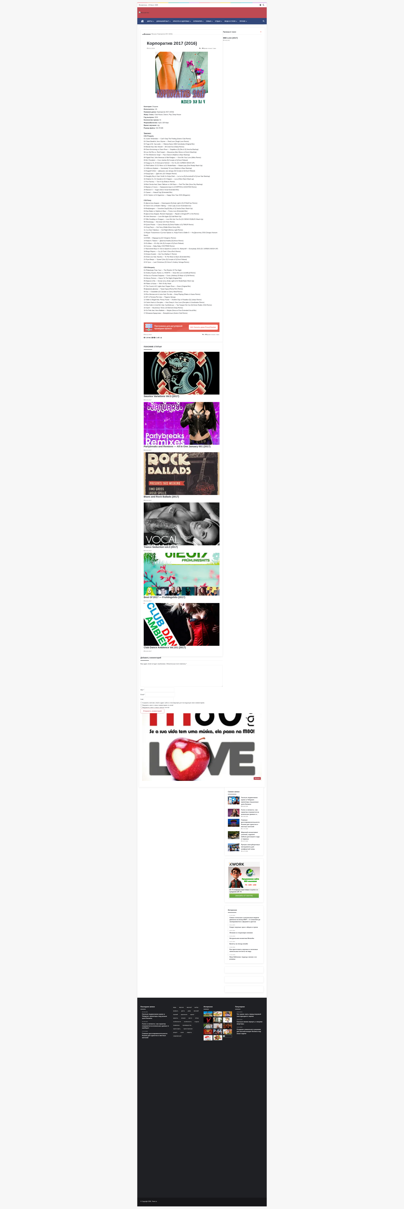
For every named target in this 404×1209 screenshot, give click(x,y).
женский (196, 1011)
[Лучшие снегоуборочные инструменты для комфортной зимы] (233, 847)
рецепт (175, 1032)
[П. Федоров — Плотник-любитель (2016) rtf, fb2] (227, 1014)
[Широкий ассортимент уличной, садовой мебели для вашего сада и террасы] (233, 835)
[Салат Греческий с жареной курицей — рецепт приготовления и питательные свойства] (217, 1037)
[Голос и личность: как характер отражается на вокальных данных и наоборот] (233, 813)
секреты (189, 1032)
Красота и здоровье (181, 21)
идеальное (184, 1014)
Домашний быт (162, 21)
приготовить (177, 1029)
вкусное (181, 1007)
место (190, 1018)
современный (177, 1036)
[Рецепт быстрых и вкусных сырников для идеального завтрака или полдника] (217, 1013)
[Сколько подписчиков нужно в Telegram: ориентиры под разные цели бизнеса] (233, 800)
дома (189, 1011)
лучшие (183, 1018)
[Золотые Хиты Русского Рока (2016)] (227, 1025)
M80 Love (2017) (230, 38)
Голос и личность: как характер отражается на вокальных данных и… (250, 812)
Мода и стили (230, 21)
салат (182, 1032)
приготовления (188, 1029)
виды (174, 1007)
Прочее (242, 21)
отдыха (197, 1021)
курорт (192, 1014)
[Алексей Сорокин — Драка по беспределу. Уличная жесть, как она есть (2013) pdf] (208, 1020)
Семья (208, 21)
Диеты (149, 21)
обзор (197, 1018)
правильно (176, 1025)
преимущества (187, 1025)
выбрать (175, 1011)
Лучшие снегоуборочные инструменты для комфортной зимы (250, 847)
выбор (196, 1007)
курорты (175, 1018)
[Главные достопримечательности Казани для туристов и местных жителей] (233, 823)
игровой (175, 1014)
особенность (188, 1021)
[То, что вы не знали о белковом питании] (227, 1031)
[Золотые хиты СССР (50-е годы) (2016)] (208, 1031)
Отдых (217, 21)
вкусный (189, 1007)
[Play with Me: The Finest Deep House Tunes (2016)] (217, 1025)
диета (183, 1011)
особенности (177, 1021)
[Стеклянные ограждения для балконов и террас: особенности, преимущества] (217, 1019)
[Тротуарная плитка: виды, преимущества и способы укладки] (208, 1025)
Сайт (142, 699)
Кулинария (197, 21)
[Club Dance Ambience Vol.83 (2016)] (217, 1031)
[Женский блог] (144, 12)
